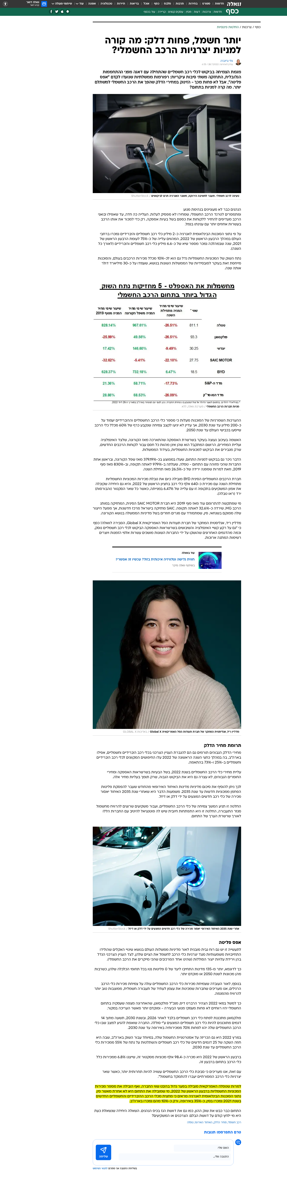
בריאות (134, 3)
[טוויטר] (56, 11)
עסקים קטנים (175, 12)
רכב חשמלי (234, 1122)
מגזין (188, 12)
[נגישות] (5, 4)
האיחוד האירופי (203, 1122)
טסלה (190, 1122)
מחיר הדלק (220, 1122)
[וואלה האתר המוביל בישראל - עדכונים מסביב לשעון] (234, 4)
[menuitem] (217, 4)
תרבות (180, 3)
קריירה (162, 12)
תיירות (121, 3)
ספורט (206, 3)
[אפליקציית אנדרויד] (67, 11)
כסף (156, 3)
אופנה (92, 3)
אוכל (146, 3)
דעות (197, 12)
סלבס (167, 3)
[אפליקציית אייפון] (62, 11)
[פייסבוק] (51, 11)
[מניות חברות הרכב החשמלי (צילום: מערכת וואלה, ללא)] (167, 344)
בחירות (193, 3)
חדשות (219, 3)
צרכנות (206, 12)
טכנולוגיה (106, 3)
